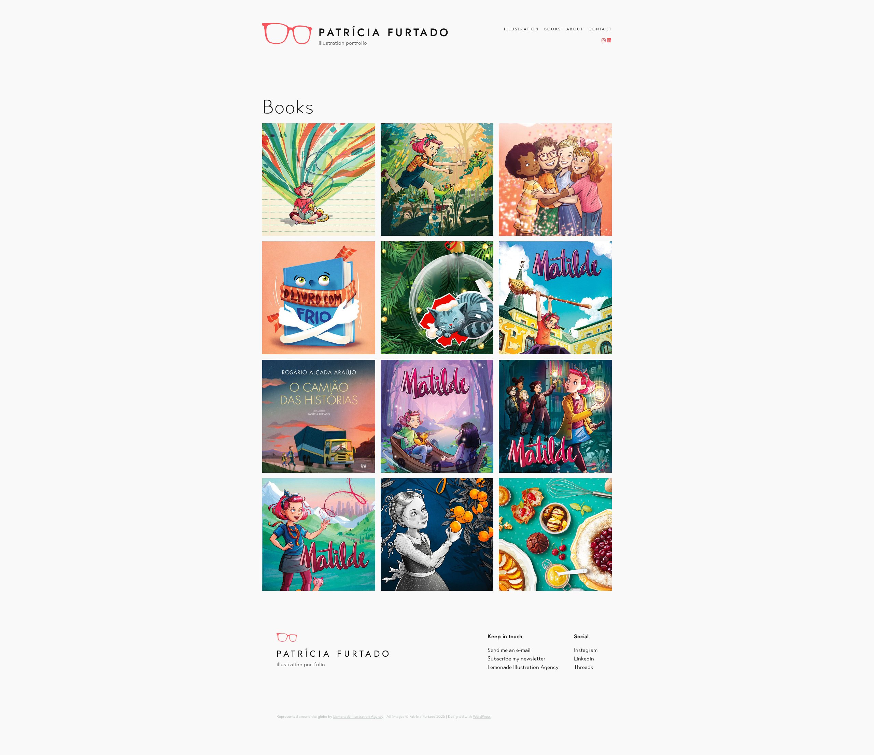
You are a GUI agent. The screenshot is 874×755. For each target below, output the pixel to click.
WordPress (482, 716)
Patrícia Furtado (384, 32)
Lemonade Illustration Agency (358, 716)
